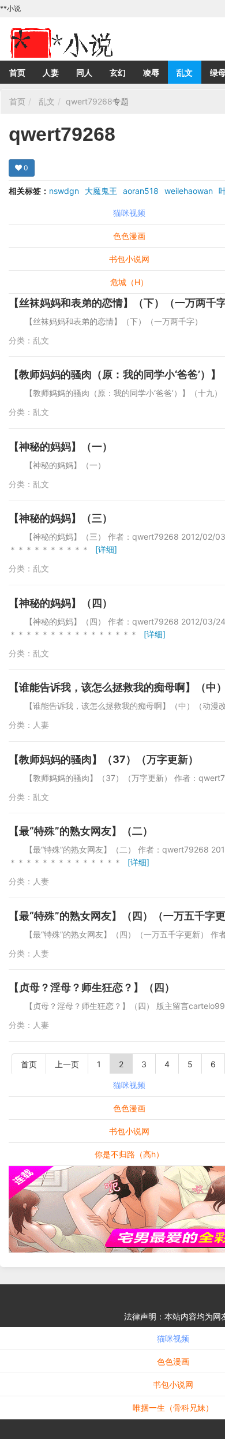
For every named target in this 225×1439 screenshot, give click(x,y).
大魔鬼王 (101, 191)
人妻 (51, 72)
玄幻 (118, 72)
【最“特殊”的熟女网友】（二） (81, 831)
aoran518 (141, 191)
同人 (84, 72)
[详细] (106, 549)
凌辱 (151, 72)
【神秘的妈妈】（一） (60, 446)
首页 (17, 72)
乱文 (185, 72)
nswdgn (64, 191)
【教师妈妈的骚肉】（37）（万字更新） (103, 759)
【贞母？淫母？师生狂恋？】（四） (92, 987)
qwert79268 (89, 101)
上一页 (67, 1064)
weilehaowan (188, 191)
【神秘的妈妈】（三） (60, 518)
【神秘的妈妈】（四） (60, 603)
